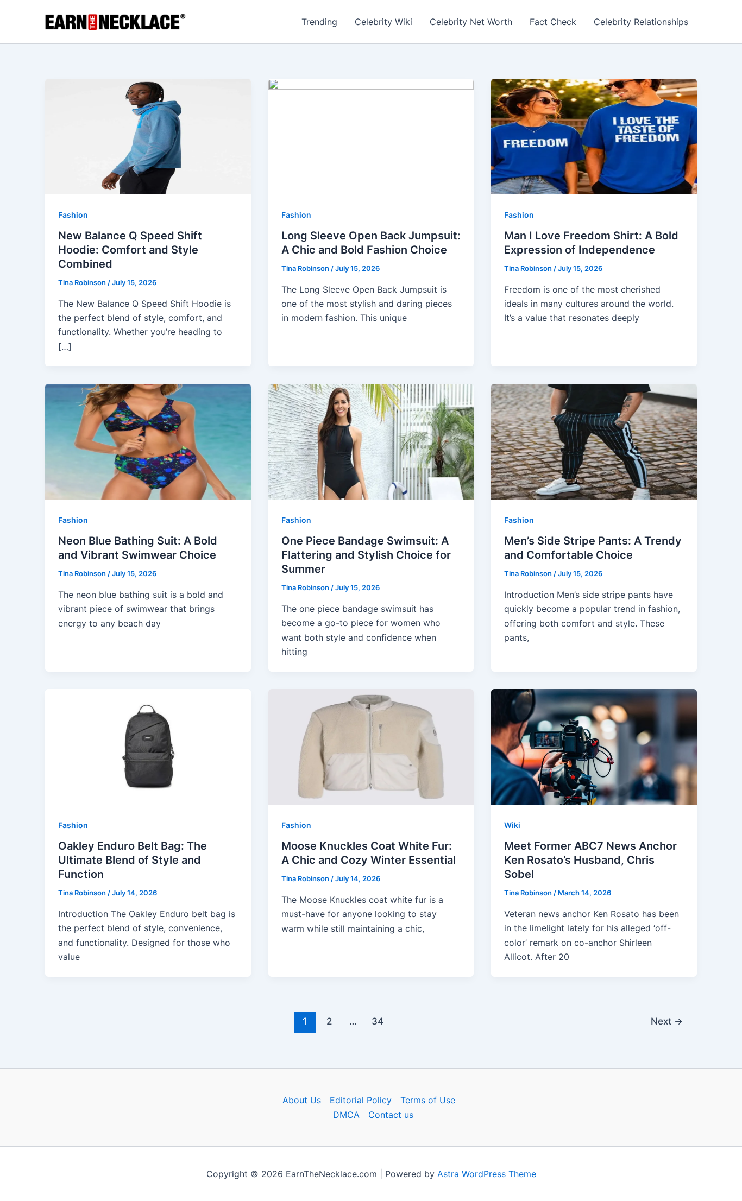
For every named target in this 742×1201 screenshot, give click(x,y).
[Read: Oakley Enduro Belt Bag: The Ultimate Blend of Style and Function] (148, 746)
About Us (301, 1100)
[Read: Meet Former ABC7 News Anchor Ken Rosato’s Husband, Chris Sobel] (594, 746)
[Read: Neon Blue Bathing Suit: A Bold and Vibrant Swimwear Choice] (148, 440)
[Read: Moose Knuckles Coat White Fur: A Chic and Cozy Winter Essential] (371, 746)
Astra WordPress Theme (486, 1173)
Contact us (390, 1114)
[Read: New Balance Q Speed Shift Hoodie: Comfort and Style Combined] (148, 135)
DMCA (346, 1114)
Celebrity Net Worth (471, 21)
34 (377, 1021)
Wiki (512, 825)
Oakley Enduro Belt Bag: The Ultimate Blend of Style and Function (132, 860)
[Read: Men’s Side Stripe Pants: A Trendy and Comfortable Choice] (594, 440)
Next (667, 1021)
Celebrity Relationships (641, 21)
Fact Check (553, 21)
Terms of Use (427, 1100)
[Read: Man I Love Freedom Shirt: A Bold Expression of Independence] (594, 135)
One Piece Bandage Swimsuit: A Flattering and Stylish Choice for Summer (366, 555)
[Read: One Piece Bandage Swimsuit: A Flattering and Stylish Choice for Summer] (371, 440)
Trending (319, 21)
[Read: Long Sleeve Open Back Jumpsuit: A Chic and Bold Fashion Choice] (371, 135)
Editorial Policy (361, 1100)
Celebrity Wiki (383, 21)
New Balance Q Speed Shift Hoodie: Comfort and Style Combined (130, 249)
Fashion (73, 214)
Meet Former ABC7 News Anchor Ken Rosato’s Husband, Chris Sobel (590, 860)
